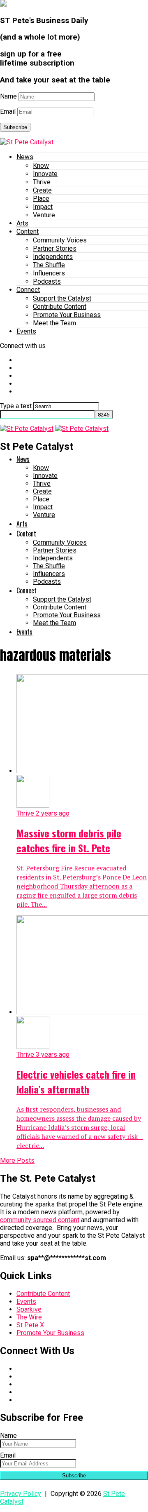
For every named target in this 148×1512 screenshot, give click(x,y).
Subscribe (15, 127)
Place (41, 198)
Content (27, 231)
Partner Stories (54, 248)
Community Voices (60, 240)
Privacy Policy (20, 1494)
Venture (44, 215)
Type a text (16, 406)
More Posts (17, 1160)
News (24, 157)
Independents (53, 257)
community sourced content (39, 1220)
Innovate (45, 174)
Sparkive (29, 1309)
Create (42, 190)
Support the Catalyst (62, 298)
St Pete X (30, 1325)
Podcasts (47, 281)
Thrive (42, 182)
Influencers (49, 273)
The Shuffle (49, 265)
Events (26, 331)
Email (8, 111)
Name (8, 96)
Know (41, 165)
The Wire (29, 1317)
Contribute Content (59, 306)
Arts (22, 223)
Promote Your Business (67, 315)
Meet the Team (54, 323)
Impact (43, 207)
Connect (28, 290)
